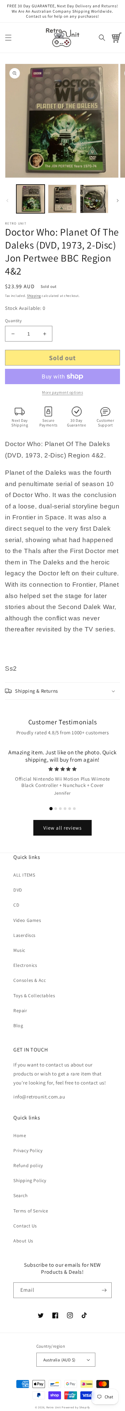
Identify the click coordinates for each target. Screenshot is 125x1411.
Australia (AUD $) (59, 1360)
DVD (17, 890)
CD (16, 905)
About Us (23, 1241)
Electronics (25, 965)
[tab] (51, 808)
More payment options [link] (62, 392)
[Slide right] (117, 200)
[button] (8, 37)
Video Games (27, 920)
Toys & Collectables (34, 996)
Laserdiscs (24, 935)
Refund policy (28, 1165)
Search (20, 1195)
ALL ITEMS (24, 875)
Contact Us (25, 1226)
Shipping (34, 296)
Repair (20, 1011)
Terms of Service (30, 1211)
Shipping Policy (29, 1180)
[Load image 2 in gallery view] (62, 199)
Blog (18, 1026)
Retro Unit (53, 1407)
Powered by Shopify (76, 1407)
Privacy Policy (27, 1150)
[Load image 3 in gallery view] (94, 199)
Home (19, 1135)
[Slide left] (7, 200)
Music (19, 950)
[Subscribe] (104, 1290)
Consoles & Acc (29, 980)
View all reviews (62, 828)
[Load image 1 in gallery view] (30, 199)
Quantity (13, 321)
